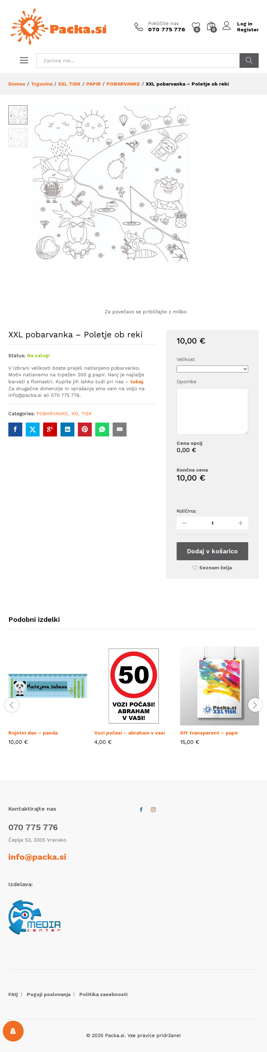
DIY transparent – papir (209, 733)
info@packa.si (37, 857)
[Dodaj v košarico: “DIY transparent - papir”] (204, 721)
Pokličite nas (163, 23)
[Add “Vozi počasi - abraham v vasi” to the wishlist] (150, 721)
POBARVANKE (52, 413)
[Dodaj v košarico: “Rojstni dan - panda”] (32, 721)
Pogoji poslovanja (49, 994)
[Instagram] (153, 809)
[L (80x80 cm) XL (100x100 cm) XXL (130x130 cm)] (212, 369)
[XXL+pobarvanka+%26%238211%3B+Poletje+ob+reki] (33, 429)
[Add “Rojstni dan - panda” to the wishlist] (64, 721)
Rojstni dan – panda (33, 733)
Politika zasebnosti (103, 994)
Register (248, 29)
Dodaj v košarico (212, 551)
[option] (48, 701)
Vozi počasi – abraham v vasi (129, 733)
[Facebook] (141, 810)
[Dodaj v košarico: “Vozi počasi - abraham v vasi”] (118, 721)
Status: (16, 355)
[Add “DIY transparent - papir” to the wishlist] (236, 721)
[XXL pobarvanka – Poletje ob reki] (15, 429)
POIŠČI (249, 60)
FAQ (13, 994)
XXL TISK (81, 413)
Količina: (186, 510)
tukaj (136, 381)
